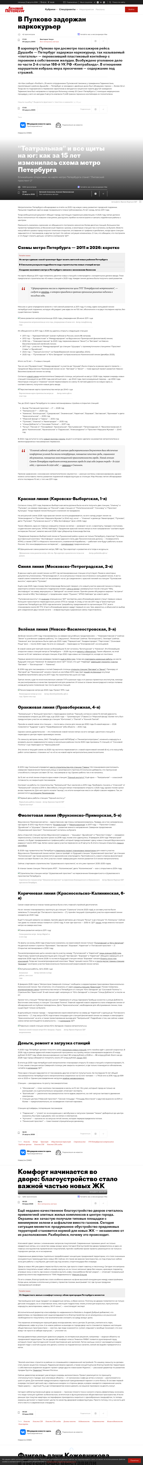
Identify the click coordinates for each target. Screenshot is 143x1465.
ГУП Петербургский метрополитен (101, 1142)
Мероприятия (86, 9)
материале (65, 1021)
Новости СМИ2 (25, 133)
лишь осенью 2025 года (110, 953)
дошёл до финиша (92, 672)
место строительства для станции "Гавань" (70, 767)
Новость (27, 1142)
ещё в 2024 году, (68, 659)
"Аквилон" (37, 1370)
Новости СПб (39, 1144)
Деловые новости (70, 1421)
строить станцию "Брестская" (87, 987)
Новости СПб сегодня (54, 1144)
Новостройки (23, 1424)
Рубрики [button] (50, 9)
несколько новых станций (74, 1050)
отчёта (45, 292)
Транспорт (44, 1142)
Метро (35, 1142)
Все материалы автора (49, 42)
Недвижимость (84, 1421)
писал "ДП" (82, 1058)
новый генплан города (54, 439)
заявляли (66, 465)
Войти (131, 9)
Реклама (100, 9)
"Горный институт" (76, 777)
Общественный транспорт (61, 1142)
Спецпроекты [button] (67, 9)
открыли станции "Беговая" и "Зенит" (88, 669)
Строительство (80, 1142)
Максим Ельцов (79, 1275)
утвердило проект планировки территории (75, 851)
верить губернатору (86, 651)
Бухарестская (59, 825)
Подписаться (72, 2)
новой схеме (33, 376)
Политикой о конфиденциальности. (61, 1462)
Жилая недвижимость (115, 1421)
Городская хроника (24, 1144)
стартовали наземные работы (98, 659)
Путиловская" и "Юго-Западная (108, 943)
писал (98, 923)
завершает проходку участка (104, 662)
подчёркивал (67, 544)
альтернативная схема (28, 990)
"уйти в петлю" (73, 589)
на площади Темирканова (42, 793)
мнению (45, 599)
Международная (77, 825)
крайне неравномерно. (73, 1078)
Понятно (134, 1460)
